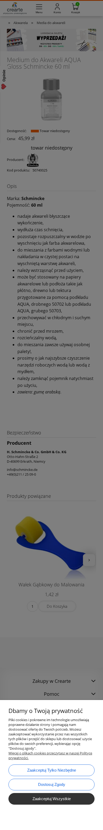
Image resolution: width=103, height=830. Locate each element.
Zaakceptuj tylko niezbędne (51, 770)
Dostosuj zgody (51, 784)
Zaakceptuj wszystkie (51, 798)
